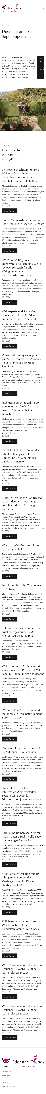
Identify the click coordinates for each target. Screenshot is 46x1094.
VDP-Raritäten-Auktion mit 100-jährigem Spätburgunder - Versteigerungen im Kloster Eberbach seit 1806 (21, 879)
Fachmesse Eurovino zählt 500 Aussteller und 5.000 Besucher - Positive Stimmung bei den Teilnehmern (21, 408)
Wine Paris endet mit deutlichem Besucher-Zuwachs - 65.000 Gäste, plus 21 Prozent (22, 1009)
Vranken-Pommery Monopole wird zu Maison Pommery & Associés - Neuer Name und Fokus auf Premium (23, 360)
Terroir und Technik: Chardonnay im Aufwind (22, 587)
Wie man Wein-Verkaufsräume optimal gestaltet (20, 547)
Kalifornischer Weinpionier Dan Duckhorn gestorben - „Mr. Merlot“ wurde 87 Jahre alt (21, 631)
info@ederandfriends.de (10, 1083)
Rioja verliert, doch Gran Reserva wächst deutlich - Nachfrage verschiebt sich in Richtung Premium (22, 503)
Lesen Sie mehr (10, 211)
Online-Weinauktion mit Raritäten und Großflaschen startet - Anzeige (23, 221)
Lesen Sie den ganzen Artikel (41, 64)
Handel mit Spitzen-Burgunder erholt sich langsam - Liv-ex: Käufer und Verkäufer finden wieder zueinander (20, 456)
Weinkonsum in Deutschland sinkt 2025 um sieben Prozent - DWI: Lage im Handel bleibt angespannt (23, 670)
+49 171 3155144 (8, 1087)
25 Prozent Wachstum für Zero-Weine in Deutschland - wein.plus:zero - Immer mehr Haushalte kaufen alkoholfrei (21, 175)
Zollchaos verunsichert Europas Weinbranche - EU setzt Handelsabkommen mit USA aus (22, 925)
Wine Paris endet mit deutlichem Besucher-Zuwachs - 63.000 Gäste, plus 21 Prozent (22, 968)
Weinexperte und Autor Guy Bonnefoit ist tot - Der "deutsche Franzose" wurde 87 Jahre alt (21, 315)
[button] (43, 7)
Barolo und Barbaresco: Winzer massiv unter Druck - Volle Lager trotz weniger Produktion (22, 836)
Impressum (6, 1076)
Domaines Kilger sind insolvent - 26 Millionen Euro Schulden (22, 750)
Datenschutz (6, 1072)
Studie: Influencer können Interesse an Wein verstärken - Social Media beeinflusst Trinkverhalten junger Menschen (21, 793)
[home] (11, 7)
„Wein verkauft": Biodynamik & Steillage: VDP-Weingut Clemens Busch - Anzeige (22, 713)
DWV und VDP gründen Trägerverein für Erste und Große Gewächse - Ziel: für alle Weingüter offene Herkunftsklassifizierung (21, 267)
